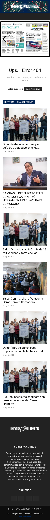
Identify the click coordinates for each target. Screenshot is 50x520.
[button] (4, 16)
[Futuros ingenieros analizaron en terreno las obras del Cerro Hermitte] (25, 377)
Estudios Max (25, 516)
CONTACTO (37, 509)
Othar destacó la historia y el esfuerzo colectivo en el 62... (21, 146)
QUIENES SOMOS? (23, 509)
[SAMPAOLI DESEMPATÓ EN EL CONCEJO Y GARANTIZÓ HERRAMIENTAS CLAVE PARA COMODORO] (25, 173)
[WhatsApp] (36, 498)
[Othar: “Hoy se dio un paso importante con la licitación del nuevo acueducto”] (25, 327)
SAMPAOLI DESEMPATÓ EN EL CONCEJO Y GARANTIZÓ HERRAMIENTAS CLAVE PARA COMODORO (23, 198)
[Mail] (21, 498)
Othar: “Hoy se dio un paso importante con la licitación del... (24, 349)
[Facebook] (14, 498)
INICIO (10, 509)
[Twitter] (29, 498)
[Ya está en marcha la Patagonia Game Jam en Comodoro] (25, 278)
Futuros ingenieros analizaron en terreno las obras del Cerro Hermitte (24, 400)
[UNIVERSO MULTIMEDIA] (25, 6)
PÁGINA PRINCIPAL (33, 89)
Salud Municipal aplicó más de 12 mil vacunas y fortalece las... (24, 251)
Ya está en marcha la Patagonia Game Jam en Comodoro (23, 300)
